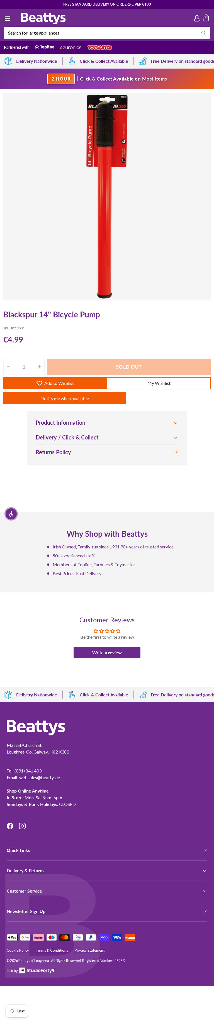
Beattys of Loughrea (34, 961)
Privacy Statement (89, 950)
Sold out (129, 367)
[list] (107, 196)
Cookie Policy (18, 950)
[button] (206, 18)
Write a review (107, 652)
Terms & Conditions (52, 950)
